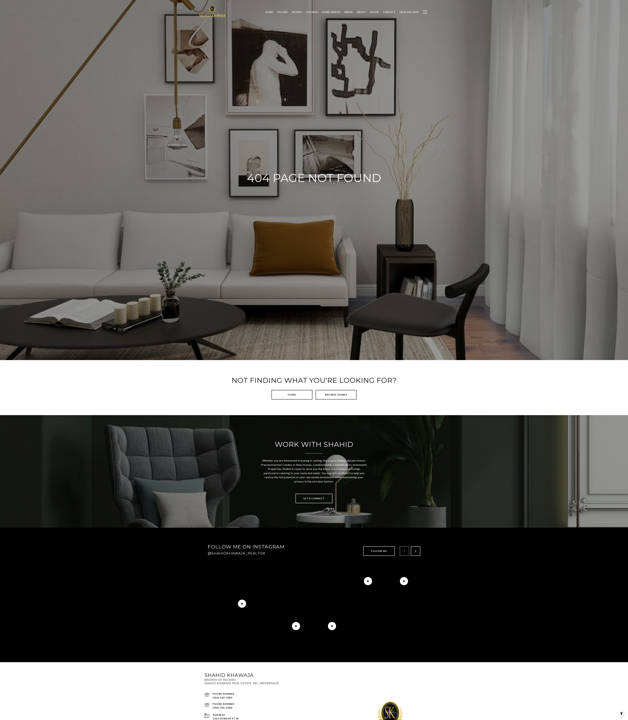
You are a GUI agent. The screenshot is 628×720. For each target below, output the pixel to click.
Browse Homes (336, 394)
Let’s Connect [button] (314, 498)
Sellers (282, 12)
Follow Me (379, 551)
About (361, 12)
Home (292, 394)
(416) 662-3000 (222, 697)
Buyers (297, 12)
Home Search (331, 12)
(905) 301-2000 (222, 707)
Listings (312, 12)
